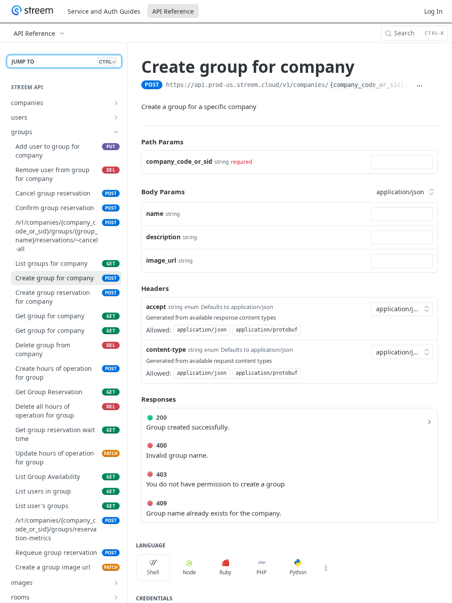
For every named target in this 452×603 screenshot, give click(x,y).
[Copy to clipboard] (433, 85)
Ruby (225, 572)
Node (189, 572)
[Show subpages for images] (116, 582)
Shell (153, 572)
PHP (261, 572)
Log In (433, 11)
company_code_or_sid (179, 161)
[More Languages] (326, 567)
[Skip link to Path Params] (135, 141)
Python (298, 572)
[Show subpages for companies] (116, 102)
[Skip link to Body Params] (135, 191)
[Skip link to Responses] (135, 399)
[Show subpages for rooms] (116, 597)
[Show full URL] (419, 85)
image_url (161, 260)
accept (156, 306)
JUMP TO (63, 61)
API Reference (173, 11)
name (154, 213)
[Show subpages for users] (116, 117)
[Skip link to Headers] (135, 288)
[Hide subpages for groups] (116, 132)
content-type (166, 349)
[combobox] (402, 162)
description (163, 237)
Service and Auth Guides (104, 11)
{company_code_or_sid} (367, 84)
